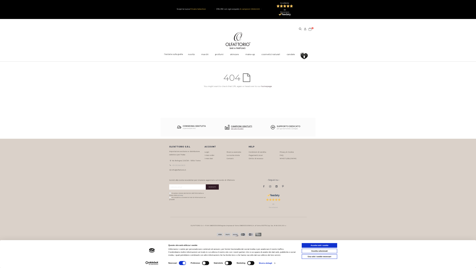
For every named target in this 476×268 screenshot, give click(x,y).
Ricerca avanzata (234, 152)
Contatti (230, 158)
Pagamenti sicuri (256, 155)
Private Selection (198, 9)
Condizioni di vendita (257, 152)
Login (207, 152)
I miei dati (209, 158)
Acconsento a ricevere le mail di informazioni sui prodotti (187, 198)
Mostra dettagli (265, 263)
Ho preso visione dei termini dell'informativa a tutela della (186, 194)
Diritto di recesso (256, 158)
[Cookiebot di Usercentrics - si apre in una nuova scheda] (152, 263)
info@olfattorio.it (179, 170)
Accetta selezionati (319, 251)
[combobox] (301, 29)
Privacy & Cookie (287, 152)
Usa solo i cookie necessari (319, 256)
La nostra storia (233, 155)
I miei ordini (209, 155)
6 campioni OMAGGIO (250, 9)
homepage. (266, 86)
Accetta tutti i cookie (319, 245)
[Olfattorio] (238, 40)
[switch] (205, 263)
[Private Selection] (304, 56)
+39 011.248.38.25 (178, 165)
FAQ (281, 155)
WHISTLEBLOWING (288, 158)
